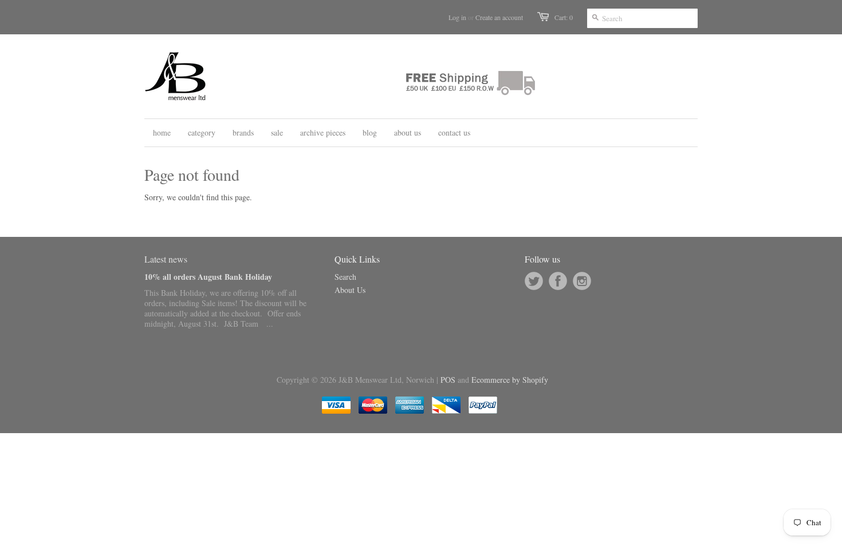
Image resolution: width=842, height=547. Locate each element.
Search (345, 276)
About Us (350, 289)
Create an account (499, 17)
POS (447, 379)
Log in (457, 17)
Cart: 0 (563, 17)
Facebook (558, 281)
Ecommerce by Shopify (509, 379)
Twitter (534, 281)
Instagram (582, 281)
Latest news (165, 259)
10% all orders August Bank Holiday (208, 277)
